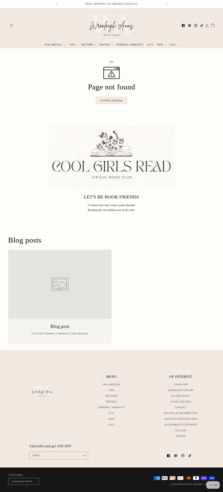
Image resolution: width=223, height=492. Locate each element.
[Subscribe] (84, 455)
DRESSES (111, 401)
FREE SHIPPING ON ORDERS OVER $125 (112, 3)
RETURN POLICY (181, 396)
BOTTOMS (111, 396)
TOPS (111, 390)
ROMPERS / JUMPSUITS (111, 407)
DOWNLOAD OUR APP (180, 390)
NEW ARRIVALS (111, 384)
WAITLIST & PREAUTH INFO (180, 419)
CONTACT (180, 407)
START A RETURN (181, 401)
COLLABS (180, 430)
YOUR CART (181, 384)
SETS (111, 413)
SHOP (111, 419)
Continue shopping (112, 100)
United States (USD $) (22, 481)
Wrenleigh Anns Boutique (189, 484)
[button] (58, 4)
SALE (111, 425)
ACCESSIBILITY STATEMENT (181, 425)
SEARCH (181, 436)
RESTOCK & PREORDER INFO (181, 413)
